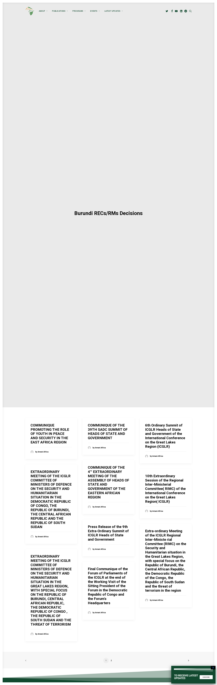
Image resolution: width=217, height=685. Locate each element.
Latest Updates (112, 11)
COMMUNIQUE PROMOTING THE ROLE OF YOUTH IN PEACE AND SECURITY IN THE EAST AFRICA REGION (50, 433)
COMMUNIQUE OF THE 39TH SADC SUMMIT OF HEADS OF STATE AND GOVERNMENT (108, 431)
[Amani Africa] (29, 11)
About (42, 11)
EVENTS (93, 11)
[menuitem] (43, 11)
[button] (167, 11)
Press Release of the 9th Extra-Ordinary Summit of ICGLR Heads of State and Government (108, 533)
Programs (77, 11)
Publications (58, 11)
